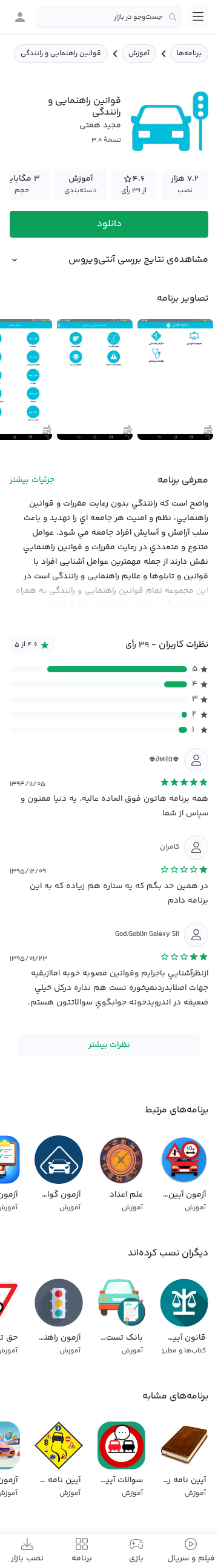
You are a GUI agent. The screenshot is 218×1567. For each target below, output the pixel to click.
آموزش (139, 53)
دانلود (109, 224)
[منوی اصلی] (198, 16)
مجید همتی (100, 125)
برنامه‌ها (189, 53)
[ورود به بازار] (20, 17)
